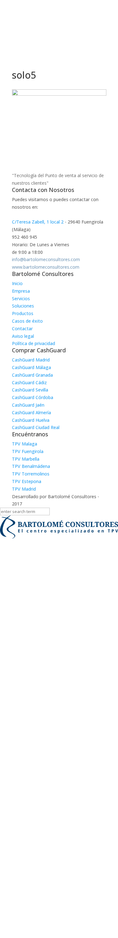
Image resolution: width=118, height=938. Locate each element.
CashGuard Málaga (31, 367)
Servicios (21, 299)
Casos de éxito (27, 321)
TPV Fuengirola (27, 451)
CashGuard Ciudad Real (35, 427)
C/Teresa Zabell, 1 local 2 (38, 222)
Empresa (21, 291)
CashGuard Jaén (28, 405)
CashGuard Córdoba (32, 397)
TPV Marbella (25, 459)
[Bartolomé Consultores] (59, 528)
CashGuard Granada (32, 375)
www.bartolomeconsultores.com (45, 267)
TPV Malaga (24, 444)
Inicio (17, 283)
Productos (22, 313)
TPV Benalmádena (31, 466)
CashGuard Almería (31, 412)
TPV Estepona (26, 481)
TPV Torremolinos (30, 474)
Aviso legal (23, 336)
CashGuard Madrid (31, 360)
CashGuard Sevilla (30, 390)
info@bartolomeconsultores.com (46, 259)
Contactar (22, 329)
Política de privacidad (33, 343)
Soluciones (23, 306)
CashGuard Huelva (30, 420)
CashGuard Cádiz (29, 382)
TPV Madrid (24, 489)
